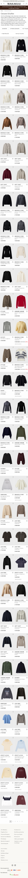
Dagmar (3, 855)
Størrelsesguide (4, 843)
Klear (2, 11)
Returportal (17, 836)
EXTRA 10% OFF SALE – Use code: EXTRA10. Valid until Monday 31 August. (14, 7)
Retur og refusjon (18, 834)
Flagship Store (4, 832)
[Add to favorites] (13, 38)
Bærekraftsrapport (5, 841)
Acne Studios (4, 848)
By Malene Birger (5, 853)
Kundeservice (17, 829)
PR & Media (3, 839)
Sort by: (17, 33)
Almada (2, 851)
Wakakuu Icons (4, 860)
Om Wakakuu (4, 829)
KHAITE (2, 857)
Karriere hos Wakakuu (6, 836)
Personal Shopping (5, 834)
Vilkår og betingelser (19, 839)
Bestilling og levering (19, 832)
